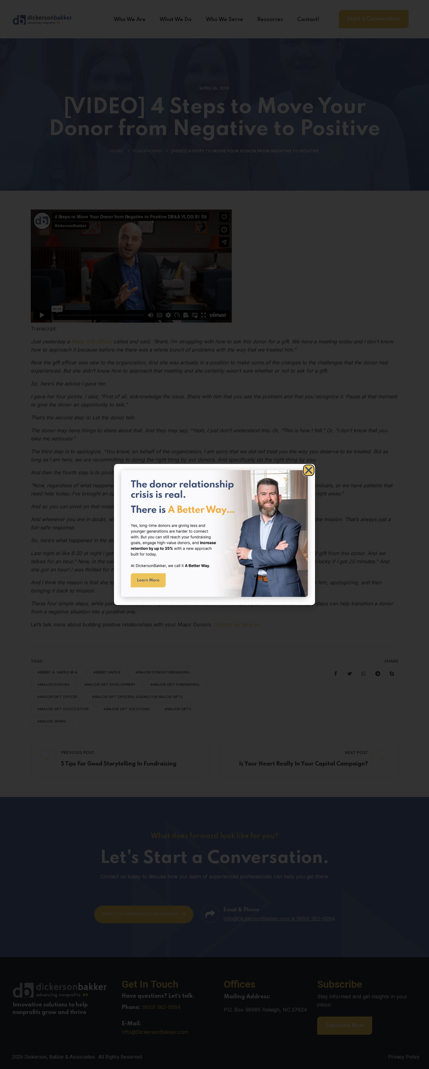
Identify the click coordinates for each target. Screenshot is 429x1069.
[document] (214, 534)
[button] (309, 470)
